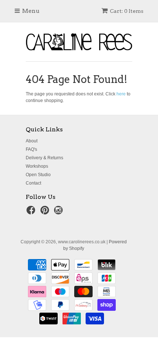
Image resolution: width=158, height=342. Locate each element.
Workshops (37, 166)
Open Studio (38, 174)
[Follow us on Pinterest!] (45, 212)
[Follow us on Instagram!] (59, 212)
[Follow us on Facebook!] (31, 212)
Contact (33, 183)
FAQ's (31, 149)
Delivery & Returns (44, 157)
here (121, 94)
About (31, 140)
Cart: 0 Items (126, 11)
